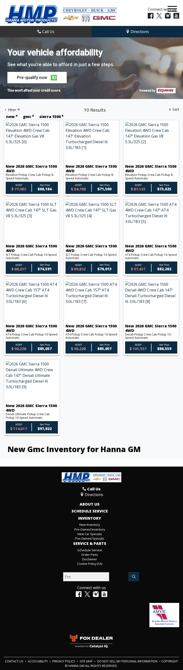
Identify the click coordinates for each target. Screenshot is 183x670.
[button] (37, 77)
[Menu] (172, 9)
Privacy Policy (64, 661)
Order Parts (89, 554)
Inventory (89, 518)
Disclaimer (89, 559)
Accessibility (38, 661)
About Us (90, 504)
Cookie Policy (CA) (89, 564)
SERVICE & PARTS (89, 544)
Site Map (86, 661)
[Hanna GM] (60, 14)
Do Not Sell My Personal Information (127, 661)
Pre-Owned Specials (89, 538)
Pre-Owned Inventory (89, 529)
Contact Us (14, 661)
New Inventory (89, 524)
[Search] (133, 576)
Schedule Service (89, 511)
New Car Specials (89, 534)
